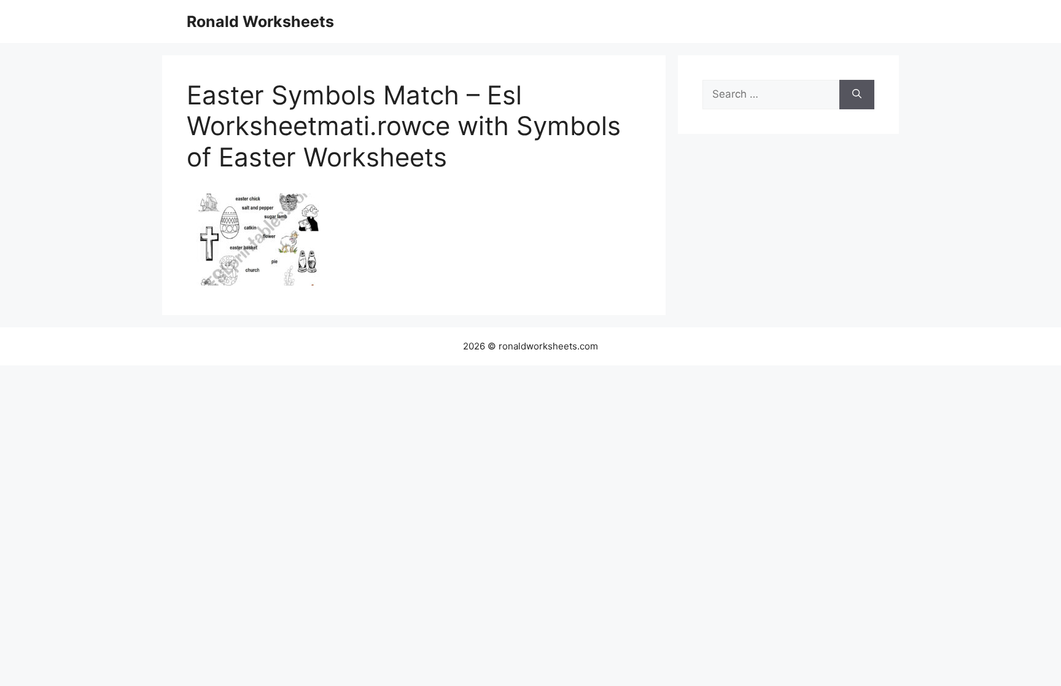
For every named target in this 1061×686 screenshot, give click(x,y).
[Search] (856, 94)
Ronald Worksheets (260, 21)
